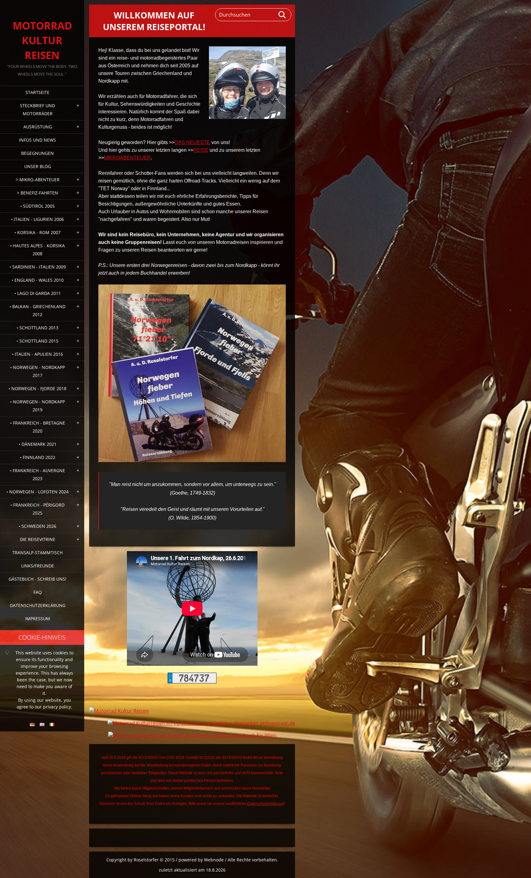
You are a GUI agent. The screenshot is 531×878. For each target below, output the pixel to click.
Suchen (282, 14)
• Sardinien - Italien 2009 (38, 267)
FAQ (37, 592)
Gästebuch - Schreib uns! (37, 579)
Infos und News (37, 140)
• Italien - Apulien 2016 (37, 354)
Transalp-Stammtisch (37, 552)
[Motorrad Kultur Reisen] (119, 710)
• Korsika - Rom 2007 (37, 232)
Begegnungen (37, 153)
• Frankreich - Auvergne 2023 (37, 474)
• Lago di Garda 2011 (37, 293)
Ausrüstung (37, 127)
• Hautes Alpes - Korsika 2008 (37, 250)
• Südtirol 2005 (37, 206)
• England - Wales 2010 (38, 280)
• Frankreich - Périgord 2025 (37, 509)
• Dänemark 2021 (38, 444)
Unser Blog (37, 166)
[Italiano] (51, 724)
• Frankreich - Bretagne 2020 (37, 427)
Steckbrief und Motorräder (37, 109)
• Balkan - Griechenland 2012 (37, 310)
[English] (42, 724)
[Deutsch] (32, 724)
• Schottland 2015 (37, 341)
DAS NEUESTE (192, 142)
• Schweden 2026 (37, 526)
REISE (200, 150)
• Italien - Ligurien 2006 (37, 219)
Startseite (37, 92)
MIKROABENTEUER (127, 157)
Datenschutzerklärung (37, 605)
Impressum (37, 618)
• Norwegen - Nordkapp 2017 (37, 371)
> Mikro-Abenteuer (38, 179)
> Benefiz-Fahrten (37, 193)
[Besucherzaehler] (192, 681)
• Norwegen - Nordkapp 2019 (37, 406)
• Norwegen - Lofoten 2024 (37, 492)
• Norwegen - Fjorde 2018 (37, 388)
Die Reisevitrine (37, 539)
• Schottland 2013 (37, 328)
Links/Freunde (37, 566)
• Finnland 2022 (37, 457)
